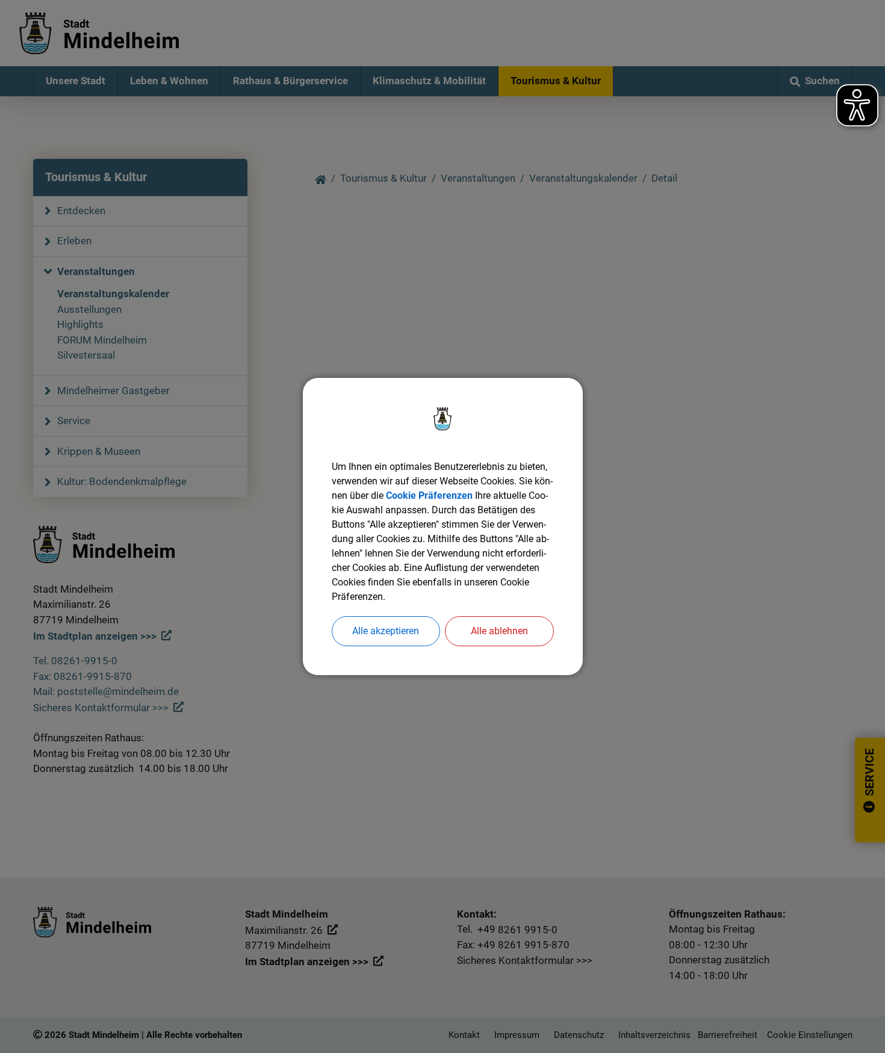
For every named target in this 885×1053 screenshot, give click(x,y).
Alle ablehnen (499, 631)
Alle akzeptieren (385, 631)
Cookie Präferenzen (429, 495)
